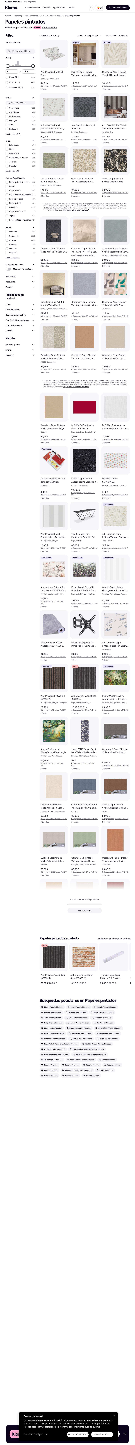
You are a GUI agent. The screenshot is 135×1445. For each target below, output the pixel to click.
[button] (100, 8)
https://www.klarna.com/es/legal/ (76, 210)
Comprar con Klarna (13, 2)
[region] (68, 1426)
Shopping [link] (18, 16)
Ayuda (71, 8)
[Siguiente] (126, 963)
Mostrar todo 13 (12, 171)
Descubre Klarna (32, 8)
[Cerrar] (114, 1415)
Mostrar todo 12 (12, 258)
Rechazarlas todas (78, 1434)
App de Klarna (59, 8)
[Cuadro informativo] (58, 35)
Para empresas (30, 2)
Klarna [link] (8, 16)
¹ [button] (54, 86)
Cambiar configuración (36, 1434)
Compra (46, 8)
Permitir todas (102, 1434)
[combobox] (89, 35)
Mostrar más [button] (84, 910)
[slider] (7, 66)
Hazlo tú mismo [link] (31, 16)
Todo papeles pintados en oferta (114, 938)
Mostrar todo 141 (13, 134)
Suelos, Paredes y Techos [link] (51, 16)
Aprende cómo (49, 27)
